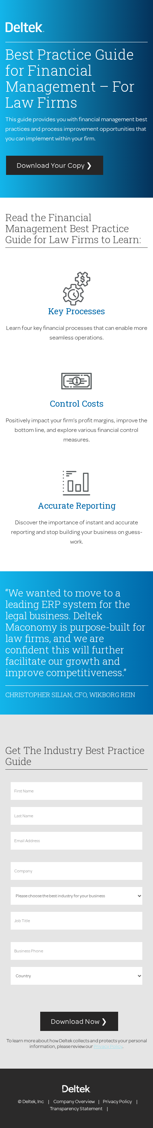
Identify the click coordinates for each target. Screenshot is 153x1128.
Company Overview (74, 1101)
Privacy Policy (108, 1046)
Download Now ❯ (79, 1021)
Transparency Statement (76, 1108)
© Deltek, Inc (31, 1101)
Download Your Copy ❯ (55, 165)
